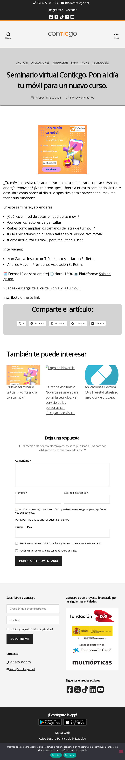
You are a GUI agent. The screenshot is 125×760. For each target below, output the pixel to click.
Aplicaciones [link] (40, 62)
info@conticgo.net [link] (76, 3)
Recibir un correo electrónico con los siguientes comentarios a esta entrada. (60, 543)
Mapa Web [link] (62, 733)
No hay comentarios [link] (82, 97)
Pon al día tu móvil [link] (65, 288)
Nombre (21, 492)
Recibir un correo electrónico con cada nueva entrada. (48, 550)
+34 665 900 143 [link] (47, 3)
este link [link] (33, 297)
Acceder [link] (71, 10)
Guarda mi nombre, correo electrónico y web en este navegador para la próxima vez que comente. (60, 511)
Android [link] (22, 62)
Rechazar (70, 755)
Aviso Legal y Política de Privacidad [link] (62, 738)
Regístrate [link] (56, 10)
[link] (51, 17)
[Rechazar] (121, 751)
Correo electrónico (76, 492)
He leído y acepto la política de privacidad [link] (31, 629)
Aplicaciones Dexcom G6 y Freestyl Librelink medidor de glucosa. (101, 392)
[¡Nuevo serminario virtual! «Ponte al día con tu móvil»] (23, 375)
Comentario (23, 460)
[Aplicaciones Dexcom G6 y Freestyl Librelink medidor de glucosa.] (101, 375)
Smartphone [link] (80, 62)
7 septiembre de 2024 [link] (48, 97)
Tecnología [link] (100, 62)
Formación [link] (60, 62)
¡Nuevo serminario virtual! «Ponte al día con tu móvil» (22, 392)
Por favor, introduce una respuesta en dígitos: (42, 519)
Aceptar (56, 755)
